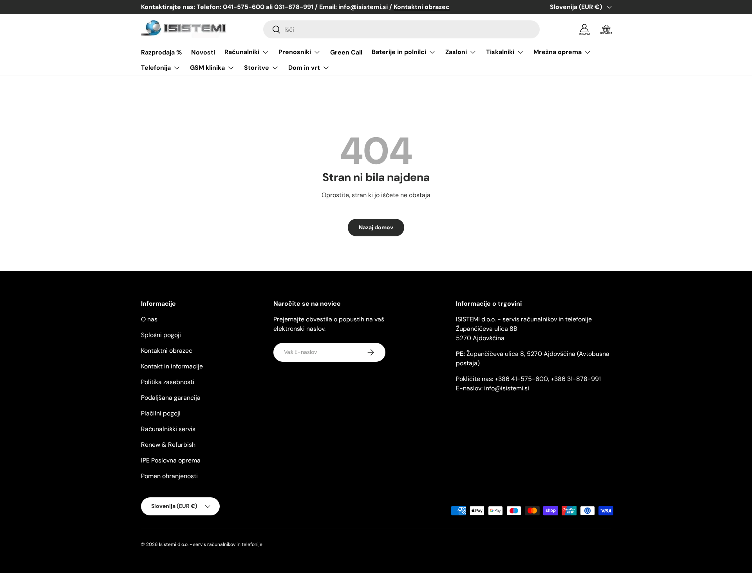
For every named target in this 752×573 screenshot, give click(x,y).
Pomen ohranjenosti (169, 476)
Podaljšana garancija (171, 397)
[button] (606, 29)
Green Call (346, 52)
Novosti (203, 52)
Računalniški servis (168, 429)
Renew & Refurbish (168, 445)
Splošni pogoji (161, 335)
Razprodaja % (161, 52)
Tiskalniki (500, 52)
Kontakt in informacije (172, 366)
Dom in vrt (304, 67)
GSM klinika (207, 67)
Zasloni (456, 52)
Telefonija (156, 67)
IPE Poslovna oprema (171, 460)
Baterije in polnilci (399, 52)
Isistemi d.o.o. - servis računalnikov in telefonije (210, 544)
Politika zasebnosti (167, 382)
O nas (149, 319)
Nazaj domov (376, 227)
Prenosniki (294, 52)
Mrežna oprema (557, 52)
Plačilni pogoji (161, 413)
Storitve (256, 67)
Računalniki (241, 52)
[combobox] (401, 29)
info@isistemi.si (506, 388)
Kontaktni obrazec (166, 350)
